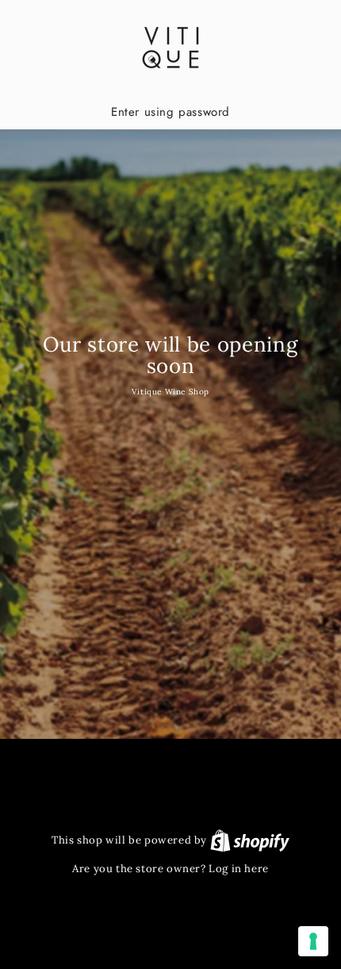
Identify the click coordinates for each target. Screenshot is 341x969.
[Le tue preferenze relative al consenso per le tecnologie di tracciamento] (313, 941)
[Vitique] (170, 47)
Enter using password (170, 112)
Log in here (239, 868)
